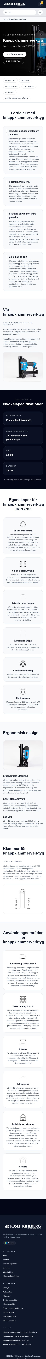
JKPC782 (25, 80)
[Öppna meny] (40, 12)
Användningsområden (16, 98)
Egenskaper (11, 86)
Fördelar (10, 80)
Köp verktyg (13, 61)
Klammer (9, 92)
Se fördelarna (14, 54)
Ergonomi (29, 86)
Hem (4, 19)
